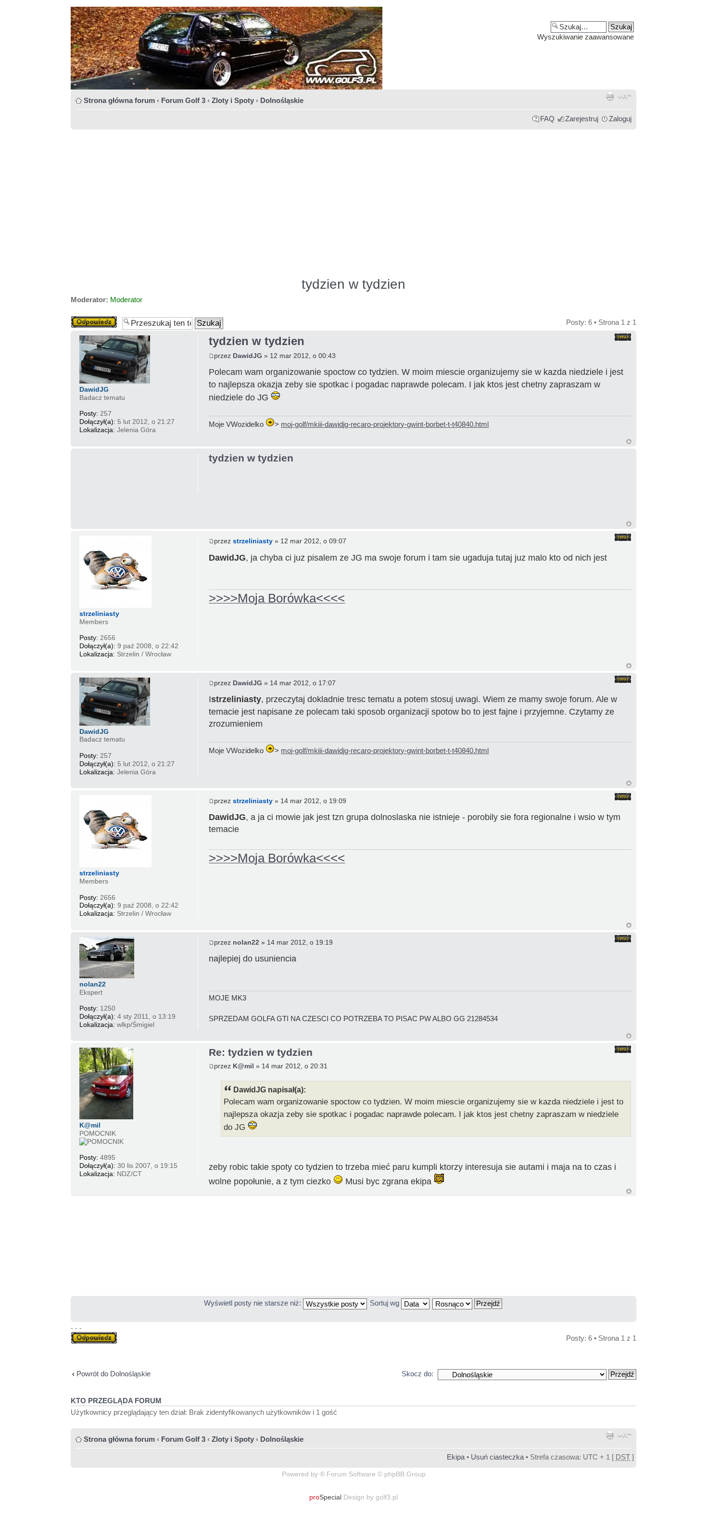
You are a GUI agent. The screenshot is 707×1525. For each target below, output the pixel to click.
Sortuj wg (385, 1303)
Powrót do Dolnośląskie (113, 1374)
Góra (628, 441)
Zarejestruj (581, 119)
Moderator (126, 299)
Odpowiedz (88, 320)
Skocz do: (417, 1374)
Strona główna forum (119, 100)
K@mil (243, 1066)
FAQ (547, 119)
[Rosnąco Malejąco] (467, 1303)
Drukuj (610, 96)
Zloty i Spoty (233, 100)
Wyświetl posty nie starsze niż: (253, 1303)
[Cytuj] (622, 337)
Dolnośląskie (281, 100)
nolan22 (246, 942)
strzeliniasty (253, 541)
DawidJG (247, 355)
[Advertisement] (353, 198)
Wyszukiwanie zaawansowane (585, 37)
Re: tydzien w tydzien (261, 1052)
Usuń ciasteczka (497, 1457)
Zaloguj (620, 119)
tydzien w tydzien (353, 284)
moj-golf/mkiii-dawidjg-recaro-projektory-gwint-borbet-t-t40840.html (385, 424)
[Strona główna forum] (353, 48)
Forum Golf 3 (183, 100)
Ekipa (456, 1457)
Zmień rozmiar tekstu (624, 96)
